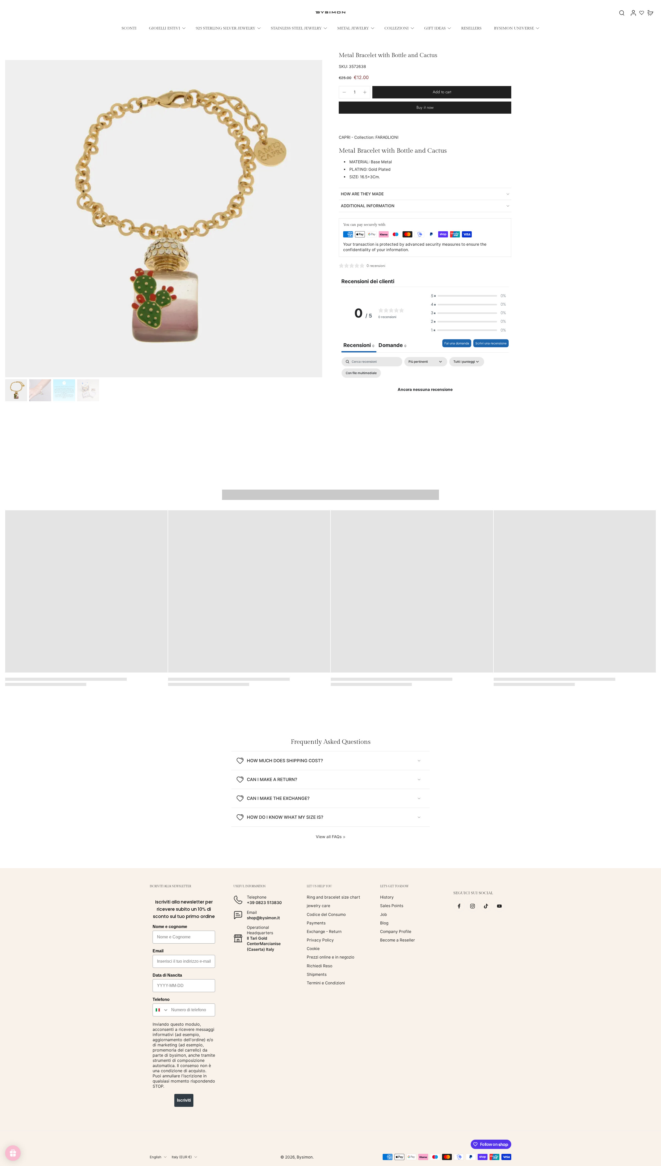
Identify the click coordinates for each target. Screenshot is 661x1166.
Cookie (313, 948)
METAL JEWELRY (353, 28)
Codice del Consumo (326, 914)
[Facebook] (459, 906)
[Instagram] (472, 906)
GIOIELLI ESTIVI (164, 28)
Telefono (161, 999)
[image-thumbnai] (16, 390)
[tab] (392, 345)
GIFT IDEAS (435, 28)
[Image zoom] (163, 218)
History (387, 897)
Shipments (317, 974)
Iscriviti (184, 1100)
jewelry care (318, 905)
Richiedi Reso (319, 965)
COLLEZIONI (396, 28)
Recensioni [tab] (358, 345)
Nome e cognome (170, 926)
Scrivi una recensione (491, 343)
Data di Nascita (167, 975)
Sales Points (391, 905)
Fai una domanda (456, 343)
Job (383, 914)
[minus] (344, 92)
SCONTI (129, 28)
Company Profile (395, 931)
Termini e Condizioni (326, 982)
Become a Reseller (397, 940)
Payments (316, 922)
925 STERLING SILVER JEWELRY (225, 28)
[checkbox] (361, 373)
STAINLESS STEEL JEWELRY (296, 28)
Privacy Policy (320, 940)
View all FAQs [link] (329, 836)
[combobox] (161, 1010)
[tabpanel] (425, 401)
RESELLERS (471, 28)
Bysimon (305, 1156)
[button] (441, 92)
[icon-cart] (650, 12)
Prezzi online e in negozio (330, 957)
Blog (384, 922)
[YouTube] (499, 906)
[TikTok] (486, 906)
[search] (621, 12)
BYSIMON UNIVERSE (514, 28)
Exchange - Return (324, 931)
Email (158, 951)
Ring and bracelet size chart (333, 897)
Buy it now (425, 107)
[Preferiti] (641, 12)
